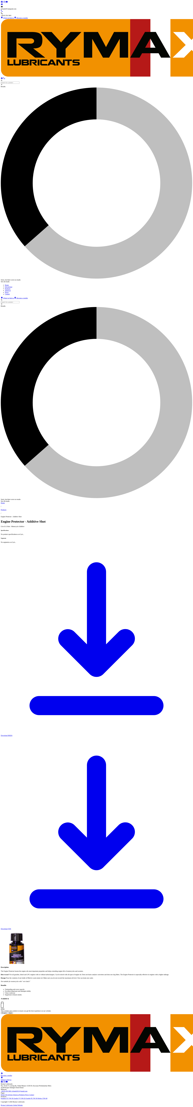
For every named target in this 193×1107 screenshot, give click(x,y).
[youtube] (7, 2)
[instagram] (4, 2)
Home (3, 503)
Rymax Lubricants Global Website (12, 1105)
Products (3, 510)
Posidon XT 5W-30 (7, 1098)
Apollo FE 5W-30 (32, 1098)
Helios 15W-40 (42, 1098)
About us (16, 1095)
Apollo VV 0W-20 (20, 1098)
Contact (31, 1095)
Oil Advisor (9, 1095)
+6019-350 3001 (6, 1091)
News (27, 1095)
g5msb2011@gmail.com (19, 1091)
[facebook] (2, 2)
